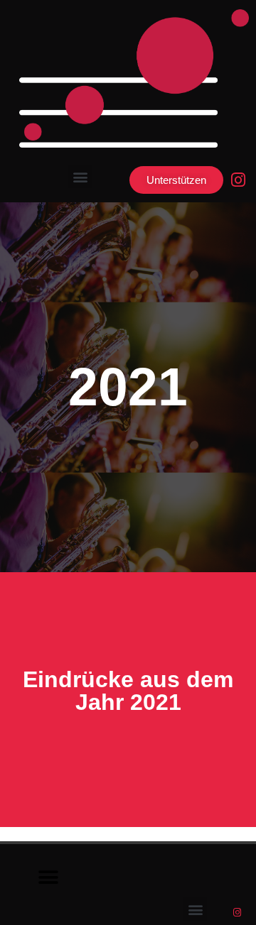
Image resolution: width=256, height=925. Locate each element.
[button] (80, 176)
